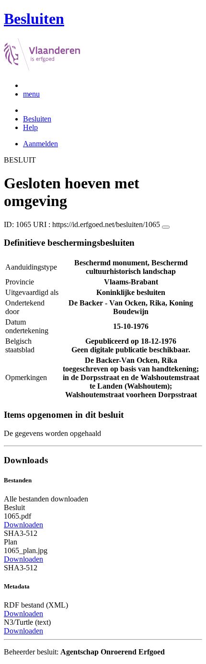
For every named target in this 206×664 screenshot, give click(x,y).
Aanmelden (40, 144)
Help (30, 127)
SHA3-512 (20, 533)
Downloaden (23, 525)
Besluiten (37, 119)
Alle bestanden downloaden (46, 499)
